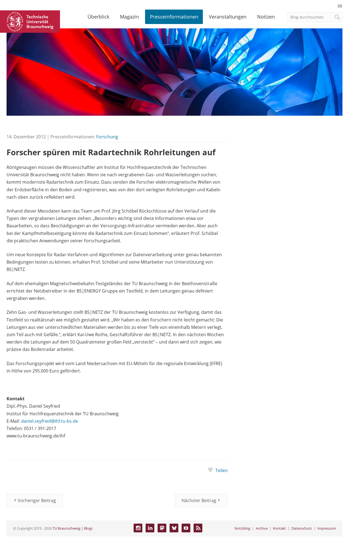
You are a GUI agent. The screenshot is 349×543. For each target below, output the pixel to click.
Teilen (221, 470)
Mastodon (162, 528)
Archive (262, 528)
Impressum (326, 528)
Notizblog (242, 528)
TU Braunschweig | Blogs (73, 528)
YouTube (186, 528)
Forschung (107, 137)
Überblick (98, 16)
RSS (198, 528)
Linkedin (150, 528)
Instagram (138, 528)
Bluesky (174, 528)
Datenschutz (301, 528)
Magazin (129, 16)
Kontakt (279, 528)
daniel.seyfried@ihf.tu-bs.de (49, 421)
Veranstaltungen (227, 16)
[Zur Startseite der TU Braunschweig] (30, 21)
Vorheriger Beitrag (37, 500)
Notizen (266, 16)
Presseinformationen (174, 16)
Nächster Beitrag (199, 500)
